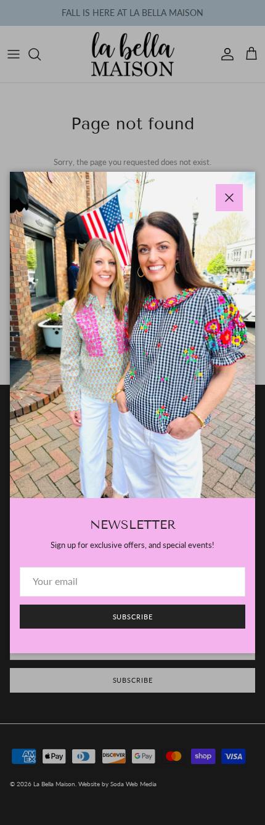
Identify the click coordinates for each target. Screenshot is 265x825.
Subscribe (133, 617)
